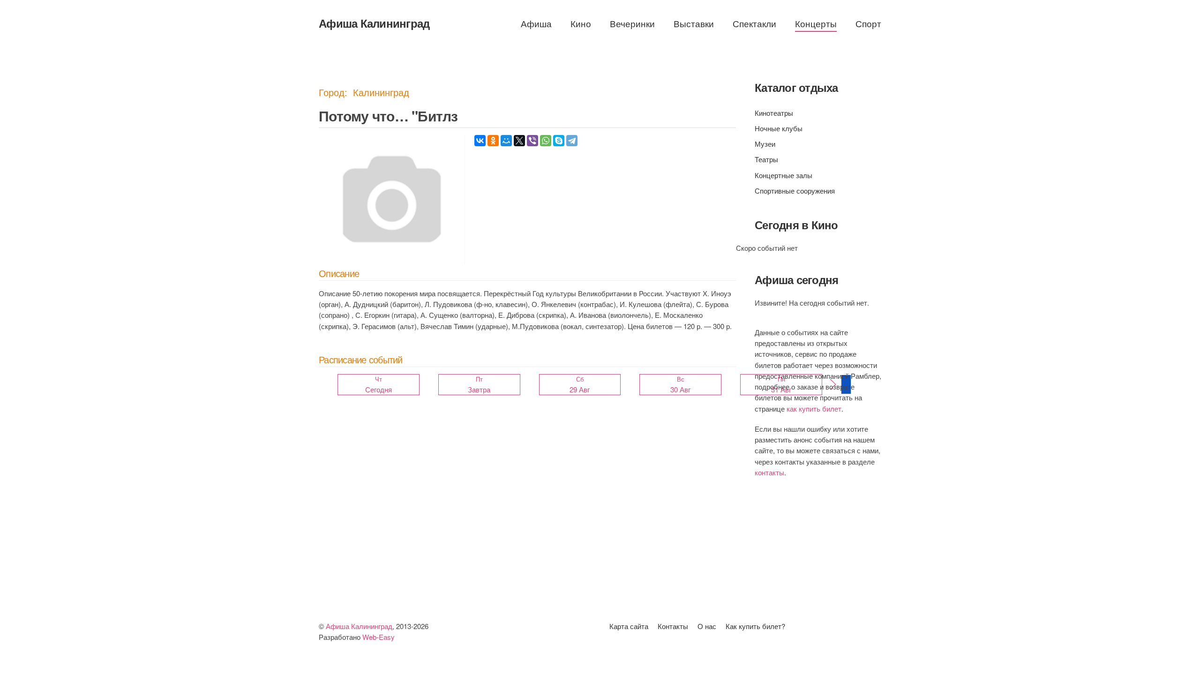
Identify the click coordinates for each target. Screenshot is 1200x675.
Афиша (536, 23)
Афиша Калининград (374, 23)
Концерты (816, 23)
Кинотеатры (774, 113)
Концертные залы (783, 175)
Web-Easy (378, 637)
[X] (519, 140)
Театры (766, 159)
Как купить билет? (755, 626)
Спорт (868, 23)
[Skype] (558, 140)
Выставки (694, 23)
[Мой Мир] (506, 140)
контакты (769, 472)
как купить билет (814, 408)
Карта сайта (628, 626)
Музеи (765, 144)
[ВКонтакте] (480, 140)
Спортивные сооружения (795, 190)
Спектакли (754, 23)
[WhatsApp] (545, 140)
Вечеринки (632, 23)
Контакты (673, 626)
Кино (580, 23)
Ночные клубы (778, 128)
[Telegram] (572, 140)
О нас (707, 626)
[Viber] (532, 140)
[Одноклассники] (493, 140)
